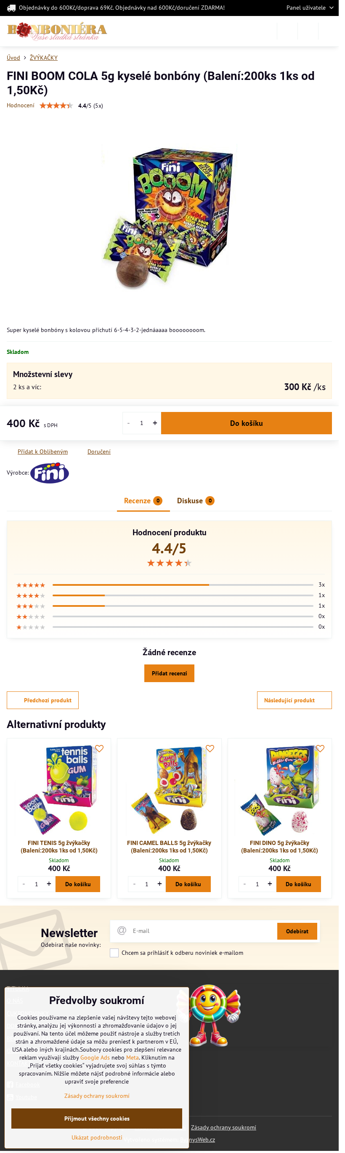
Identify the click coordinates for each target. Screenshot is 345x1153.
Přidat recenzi (169, 673)
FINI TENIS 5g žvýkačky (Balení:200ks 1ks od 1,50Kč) (59, 847)
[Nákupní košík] (308, 31)
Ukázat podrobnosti (97, 1137)
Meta (132, 1057)
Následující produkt (289, 700)
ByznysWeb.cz (197, 1139)
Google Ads (95, 1057)
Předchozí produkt (48, 700)
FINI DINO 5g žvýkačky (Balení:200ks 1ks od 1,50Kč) (279, 847)
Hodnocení (20, 105)
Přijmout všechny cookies (97, 1118)
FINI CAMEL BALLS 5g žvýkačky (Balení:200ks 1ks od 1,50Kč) (169, 847)
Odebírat (297, 931)
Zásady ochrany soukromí (223, 1127)
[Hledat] (287, 31)
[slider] (56, 105)
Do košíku (246, 423)
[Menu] (328, 31)
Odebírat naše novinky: (71, 944)
